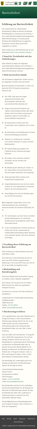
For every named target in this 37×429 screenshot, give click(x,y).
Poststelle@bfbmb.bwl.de (15, 382)
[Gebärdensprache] (20, 3)
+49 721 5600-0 (13, 305)
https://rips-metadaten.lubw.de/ (20, 52)
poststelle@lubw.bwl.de (14, 308)
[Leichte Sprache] (16, 3)
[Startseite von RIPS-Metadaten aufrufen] (27, 3)
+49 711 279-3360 (14, 379)
